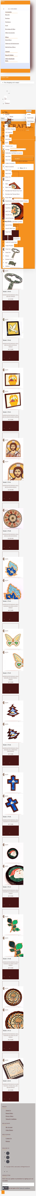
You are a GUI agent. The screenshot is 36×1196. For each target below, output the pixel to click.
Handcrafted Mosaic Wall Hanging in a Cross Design (10, 820)
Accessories (8, 12)
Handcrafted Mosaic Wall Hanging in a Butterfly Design (10, 678)
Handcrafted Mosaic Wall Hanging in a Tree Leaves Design (10, 606)
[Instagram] (7, 1157)
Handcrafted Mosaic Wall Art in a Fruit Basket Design (11, 416)
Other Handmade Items (9, 59)
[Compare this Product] (10, 237)
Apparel (7, 51)
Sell (10, 91)
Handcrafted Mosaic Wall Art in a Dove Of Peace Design (10, 345)
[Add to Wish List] (5, 237)
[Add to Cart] (4, 302)
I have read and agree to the (17, 1188)
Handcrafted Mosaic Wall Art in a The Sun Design (10, 535)
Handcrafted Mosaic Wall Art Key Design (10, 295)
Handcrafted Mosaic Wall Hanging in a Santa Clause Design (10, 891)
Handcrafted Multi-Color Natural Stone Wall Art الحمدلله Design (10, 1085)
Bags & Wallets (9, 55)
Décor (7, 37)
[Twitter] (7, 1161)
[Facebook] (7, 1153)
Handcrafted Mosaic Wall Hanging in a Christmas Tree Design (10, 749)
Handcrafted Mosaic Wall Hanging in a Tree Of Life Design (10, 1035)
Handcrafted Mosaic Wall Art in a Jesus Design (10, 486)
